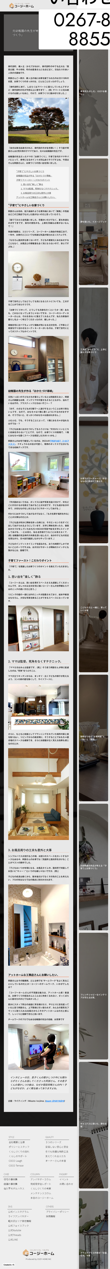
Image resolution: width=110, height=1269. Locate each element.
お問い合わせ (66, 1184)
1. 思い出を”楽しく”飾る (32, 184)
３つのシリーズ (53, 1142)
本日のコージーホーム (42, 1198)
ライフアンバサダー (18, 1216)
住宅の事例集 (10, 1179)
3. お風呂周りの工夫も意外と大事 (36, 192)
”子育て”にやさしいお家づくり (30, 171)
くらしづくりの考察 (41, 1188)
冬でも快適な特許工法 (56, 1151)
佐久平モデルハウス (14, 1188)
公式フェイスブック (18, 1225)
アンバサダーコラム (41, 1179)
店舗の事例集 (10, 1184)
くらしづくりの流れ (19, 1151)
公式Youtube (14, 1230)
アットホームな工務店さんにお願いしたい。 (36, 197)
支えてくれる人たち (55, 1156)
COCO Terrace (16, 1165)
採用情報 (50, 1216)
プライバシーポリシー (57, 1211)
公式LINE (13, 1239)
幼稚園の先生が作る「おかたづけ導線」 (34, 175)
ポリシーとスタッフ (19, 1146)
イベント (64, 1179)
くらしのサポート (18, 1156)
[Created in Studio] (9, 1264)
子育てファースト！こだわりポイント (33, 179)
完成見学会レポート (41, 1184)
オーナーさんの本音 (55, 1160)
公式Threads (14, 1235)
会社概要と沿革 (17, 1142)
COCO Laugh (15, 1160)
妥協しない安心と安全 (56, 1146)
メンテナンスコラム (41, 1193)
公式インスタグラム (18, 1211)
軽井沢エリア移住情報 (19, 1221)
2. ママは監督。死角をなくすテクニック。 (40, 188)
